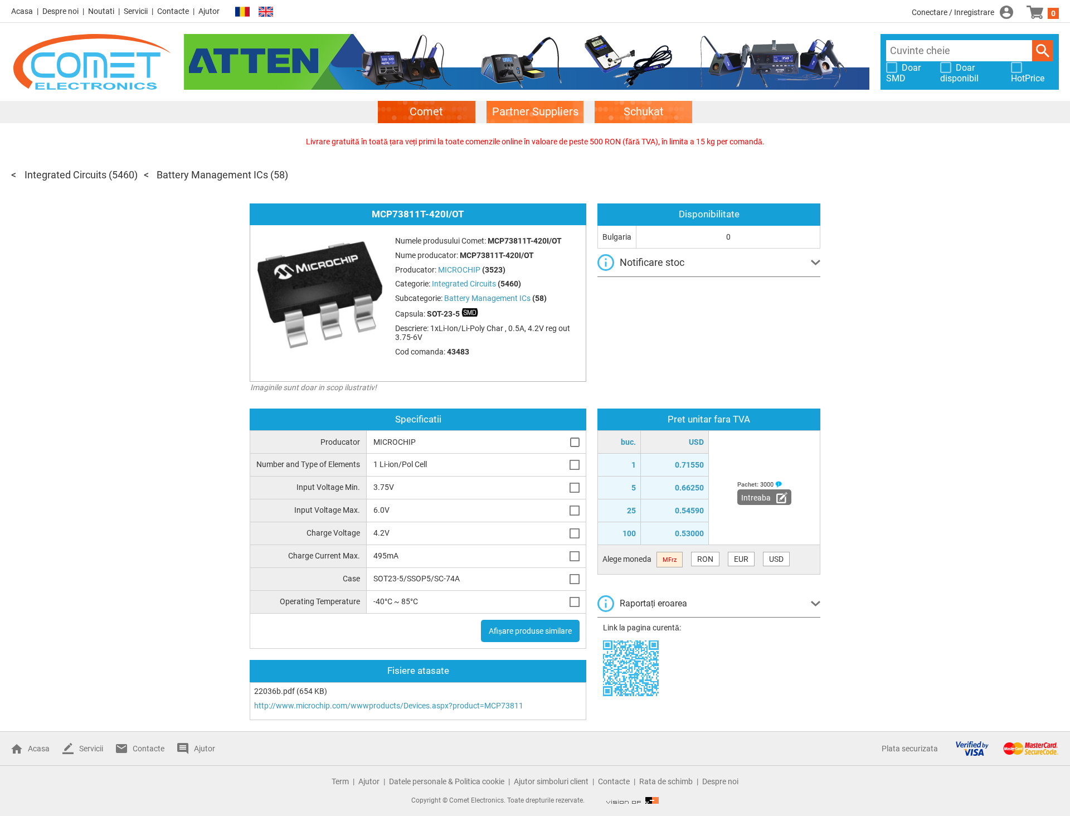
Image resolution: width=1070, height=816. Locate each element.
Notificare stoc (652, 262)
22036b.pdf (274, 691)
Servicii (136, 11)
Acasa (22, 11)
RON (705, 559)
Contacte (173, 11)
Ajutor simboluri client (551, 781)
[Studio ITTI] (632, 800)
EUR (741, 559)
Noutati (101, 11)
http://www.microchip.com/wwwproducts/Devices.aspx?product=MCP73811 (388, 705)
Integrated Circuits (65, 175)
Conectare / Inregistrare (953, 12)
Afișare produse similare (530, 630)
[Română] (242, 12)
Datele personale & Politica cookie (446, 781)
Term (340, 781)
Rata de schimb (666, 781)
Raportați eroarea (653, 603)
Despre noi (60, 11)
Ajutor (209, 11)
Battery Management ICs (212, 175)
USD (776, 559)
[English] (266, 12)
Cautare (1042, 50)
